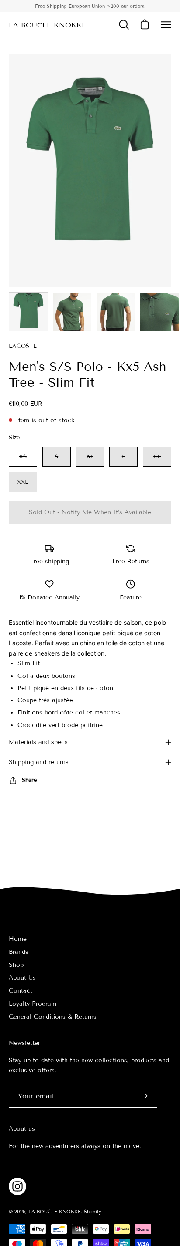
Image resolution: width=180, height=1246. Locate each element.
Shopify (92, 1212)
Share (29, 780)
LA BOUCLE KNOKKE (47, 25)
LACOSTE (23, 346)
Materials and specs (38, 742)
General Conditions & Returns (53, 1016)
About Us (22, 977)
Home (18, 939)
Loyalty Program (32, 1003)
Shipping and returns (39, 762)
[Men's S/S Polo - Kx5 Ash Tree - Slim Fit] (28, 311)
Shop (16, 965)
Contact (20, 990)
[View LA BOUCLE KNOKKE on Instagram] (17, 1186)
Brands (18, 952)
